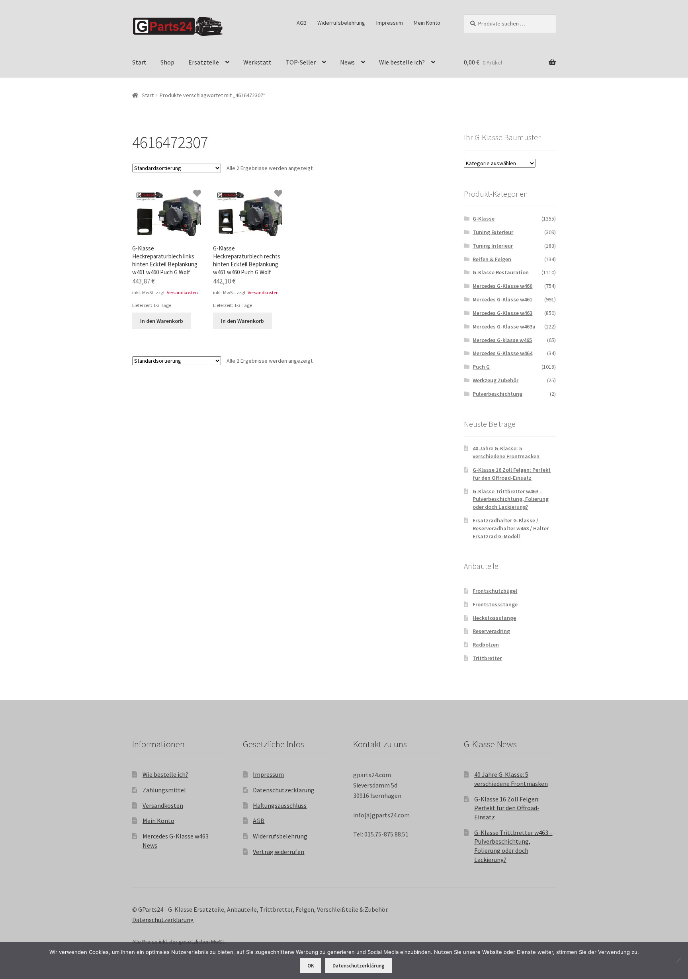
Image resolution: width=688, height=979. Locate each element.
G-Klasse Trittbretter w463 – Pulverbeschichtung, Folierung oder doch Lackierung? (511, 499)
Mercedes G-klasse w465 (502, 340)
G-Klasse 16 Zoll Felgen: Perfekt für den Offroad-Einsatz (512, 473)
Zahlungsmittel (164, 790)
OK (310, 965)
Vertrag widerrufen (278, 852)
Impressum (389, 22)
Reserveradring (491, 631)
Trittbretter (487, 658)
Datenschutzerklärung (284, 790)
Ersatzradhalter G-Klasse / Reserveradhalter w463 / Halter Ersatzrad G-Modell (511, 528)
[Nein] (678, 960)
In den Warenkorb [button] (161, 320)
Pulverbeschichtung (497, 393)
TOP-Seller (300, 62)
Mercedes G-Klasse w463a (504, 326)
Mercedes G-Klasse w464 (502, 353)
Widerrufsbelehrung (341, 22)
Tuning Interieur (493, 245)
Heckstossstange (494, 617)
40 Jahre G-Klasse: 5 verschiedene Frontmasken (506, 452)
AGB (302, 22)
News (347, 62)
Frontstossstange (495, 604)
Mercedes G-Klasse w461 (502, 299)
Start (139, 62)
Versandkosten (182, 292)
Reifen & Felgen (492, 259)
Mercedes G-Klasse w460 (502, 285)
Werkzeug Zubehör (495, 380)
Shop (167, 62)
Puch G (481, 366)
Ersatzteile (203, 62)
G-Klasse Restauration (501, 272)
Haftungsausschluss (280, 805)
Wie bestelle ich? (402, 62)
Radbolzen (486, 644)
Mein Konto (427, 22)
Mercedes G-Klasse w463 (502, 313)
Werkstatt (257, 62)
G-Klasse (483, 218)
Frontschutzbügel (495, 590)
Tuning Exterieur (493, 232)
